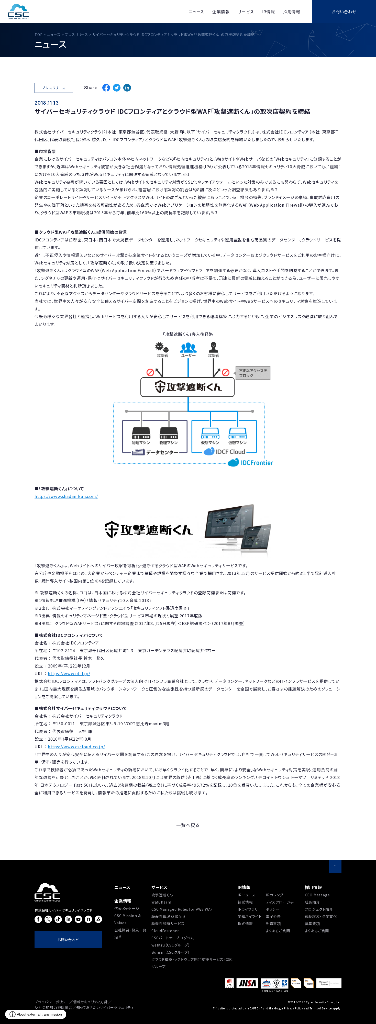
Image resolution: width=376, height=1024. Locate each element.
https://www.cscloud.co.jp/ (76, 746)
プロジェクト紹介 (319, 909)
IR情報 (244, 887)
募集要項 (312, 923)
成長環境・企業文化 (321, 916)
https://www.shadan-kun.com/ (66, 496)
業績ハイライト (250, 916)
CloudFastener (165, 930)
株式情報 (245, 923)
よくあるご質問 (278, 930)
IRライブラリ (248, 909)
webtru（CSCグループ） (170, 945)
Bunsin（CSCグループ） (170, 952)
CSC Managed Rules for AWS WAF (182, 909)
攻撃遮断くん (162, 894)
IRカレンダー (276, 894)
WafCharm (161, 902)
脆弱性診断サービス (168, 923)
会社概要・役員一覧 (130, 929)
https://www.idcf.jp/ (69, 673)
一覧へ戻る (188, 825)
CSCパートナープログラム (172, 937)
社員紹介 (312, 902)
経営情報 (245, 902)
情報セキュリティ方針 (90, 1001)
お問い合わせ (344, 11)
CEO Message (317, 894)
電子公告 (273, 916)
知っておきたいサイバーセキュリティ (105, 1007)
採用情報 (313, 887)
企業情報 (122, 901)
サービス (159, 887)
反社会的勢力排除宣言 (53, 1007)
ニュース (122, 887)
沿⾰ (118, 937)
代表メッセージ (126, 908)
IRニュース (247, 894)
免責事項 (273, 923)
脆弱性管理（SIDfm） (168, 916)
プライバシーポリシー (52, 1001)
